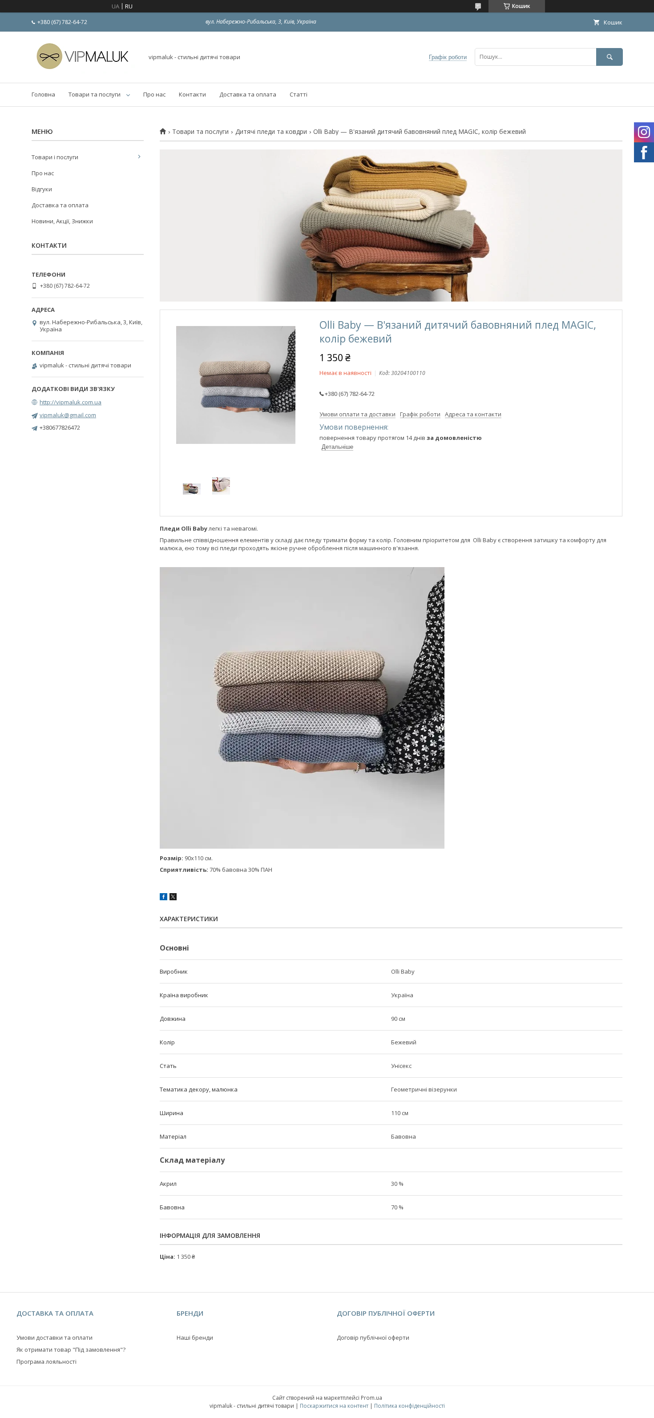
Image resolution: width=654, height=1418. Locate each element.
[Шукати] (609, 56)
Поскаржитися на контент (334, 1406)
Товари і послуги (55, 157)
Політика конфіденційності (409, 1406)
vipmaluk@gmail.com (68, 415)
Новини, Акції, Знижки (62, 221)
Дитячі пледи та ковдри (271, 131)
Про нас (154, 94)
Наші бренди (195, 1337)
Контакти (192, 94)
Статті (298, 94)
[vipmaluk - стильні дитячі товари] (85, 71)
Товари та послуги (95, 94)
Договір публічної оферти (373, 1337)
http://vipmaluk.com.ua (70, 402)
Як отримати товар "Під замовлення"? (70, 1349)
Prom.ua (371, 1398)
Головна (43, 94)
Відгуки (42, 189)
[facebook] (163, 898)
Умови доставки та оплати (54, 1337)
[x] (173, 898)
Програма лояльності (46, 1362)
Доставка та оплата (247, 94)
